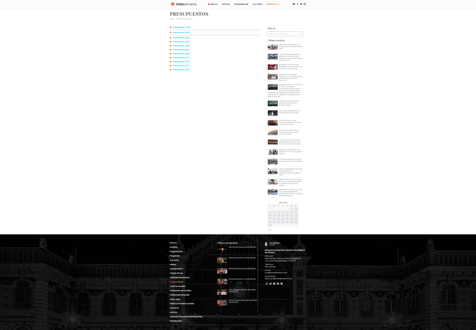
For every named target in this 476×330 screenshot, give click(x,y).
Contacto (174, 308)
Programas (175, 256)
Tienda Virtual (176, 273)
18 (274, 219)
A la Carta (174, 260)
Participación (176, 321)
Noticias (173, 247)
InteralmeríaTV (176, 269)
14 (287, 215)
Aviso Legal (175, 299)
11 (274, 215)
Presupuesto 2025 (181, 32)
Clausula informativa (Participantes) (186, 317)
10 (270, 215)
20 (283, 219)
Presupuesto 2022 (181, 46)
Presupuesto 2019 (181, 58)
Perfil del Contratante (180, 278)
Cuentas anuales (177, 286)
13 (283, 215)
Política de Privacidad (180, 295)
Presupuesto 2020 (181, 54)
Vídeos (173, 264)
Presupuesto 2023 (181, 42)
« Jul (269, 230)
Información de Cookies (180, 291)
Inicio (172, 19)
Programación (176, 251)
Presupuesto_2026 (181, 27)
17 (270, 219)
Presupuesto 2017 (181, 65)
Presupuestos (176, 282)
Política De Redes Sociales (182, 304)
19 (279, 219)
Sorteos (173, 312)
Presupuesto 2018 (181, 62)
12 (279, 215)
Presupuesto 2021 (181, 50)
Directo (173, 243)
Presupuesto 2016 (181, 69)
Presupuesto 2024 (181, 38)
